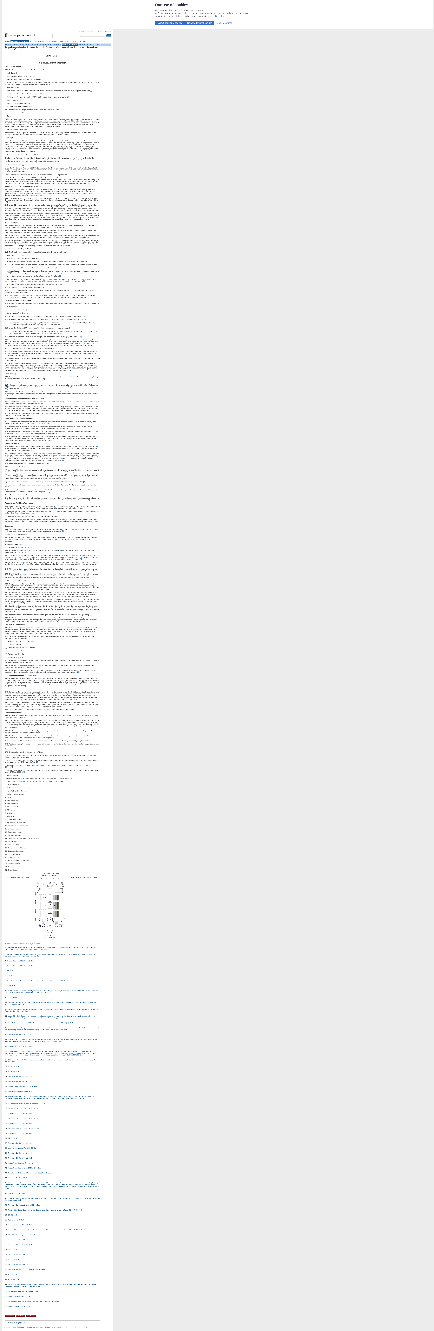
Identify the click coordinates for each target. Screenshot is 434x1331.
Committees (57, 44)
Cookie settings (224, 23)
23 (85, 316)
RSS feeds (99, 31)
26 (85, 363)
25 (80, 337)
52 (81, 599)
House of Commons (11, 44)
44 (66, 537)
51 (68, 587)
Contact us (108, 31)
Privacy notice (67, 1327)
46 (61, 550)
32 (42, 403)
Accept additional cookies (169, 23)
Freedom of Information (32, 1327)
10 (29, 141)
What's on (35, 44)
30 (6, 387)
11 (36, 168)
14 (22, 200)
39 (28, 498)
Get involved (64, 41)
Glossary (14, 1327)
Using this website (50, 1327)
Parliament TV (83, 44)
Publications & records (69, 44)
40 (88, 500)
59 (78, 672)
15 (6, 202)
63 (25, 697)
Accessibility (81, 31)
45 (20, 544)
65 (37, 762)
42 (13, 523)
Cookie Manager (84, 1327)
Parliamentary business (19, 41)
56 (82, 621)
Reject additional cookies (199, 23)
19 (60, 276)
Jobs (41, 1327)
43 (63, 531)
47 (80, 559)
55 (57, 620)
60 (42, 682)
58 (63, 631)
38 (85, 482)
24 (67, 337)
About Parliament (52, 41)
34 (48, 423)
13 (21, 191)
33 (30, 415)
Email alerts (90, 31)
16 (95, 244)
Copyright (59, 1327)
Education (81, 41)
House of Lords (25, 44)
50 (11, 586)
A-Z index (7, 1327)
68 (24, 772)
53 (13, 611)
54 (90, 615)
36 (97, 446)
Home (7, 41)
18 (9, 273)
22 (25, 310)
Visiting (73, 41)
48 (25, 571)
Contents (24, 49)
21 (35, 297)
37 (63, 460)
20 (84, 281)
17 (57, 268)
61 (27, 686)
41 (54, 508)
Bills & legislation (45, 44)
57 (31, 629)
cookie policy (218, 16)
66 (11, 767)
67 (43, 770)
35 (59, 433)
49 (12, 576)
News (92, 44)
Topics (97, 44)
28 (70, 370)
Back (38, 944)
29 (43, 379)
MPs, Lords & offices (37, 41)
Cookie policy (75, 1327)
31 (6, 395)
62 (46, 694)
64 (85, 736)
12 (84, 168)
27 (86, 369)
